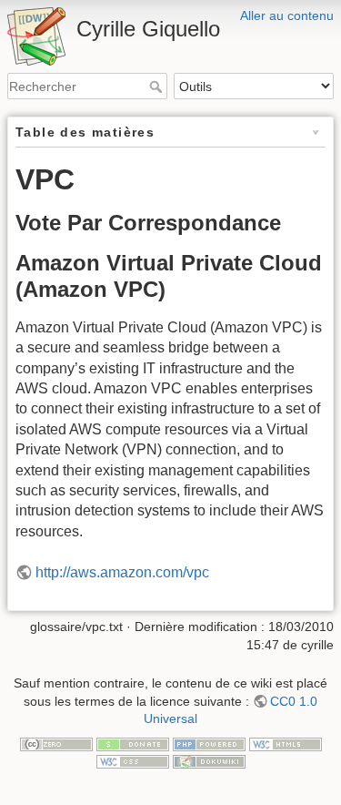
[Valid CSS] (132, 760)
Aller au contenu (287, 15)
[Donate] (132, 743)
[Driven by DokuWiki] (209, 760)
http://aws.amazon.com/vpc (122, 572)
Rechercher (157, 86)
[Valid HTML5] (285, 743)
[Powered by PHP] (209, 743)
